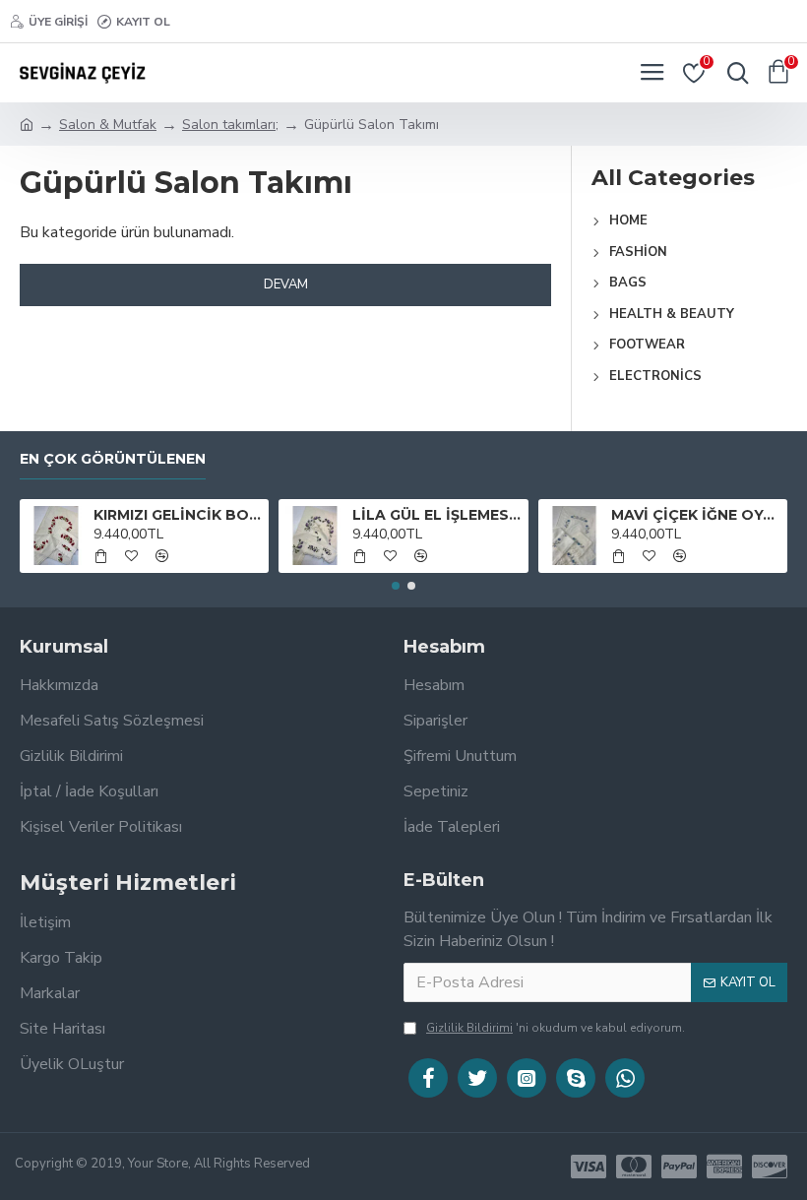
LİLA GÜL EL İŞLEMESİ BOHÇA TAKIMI (436, 515)
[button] (396, 586)
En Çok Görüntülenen (113, 459)
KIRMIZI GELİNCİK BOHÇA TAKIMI (177, 515)
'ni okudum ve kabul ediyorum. (555, 1028)
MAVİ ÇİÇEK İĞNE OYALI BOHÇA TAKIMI (695, 515)
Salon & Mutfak (107, 124)
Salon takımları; (230, 124)
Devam (286, 284)
